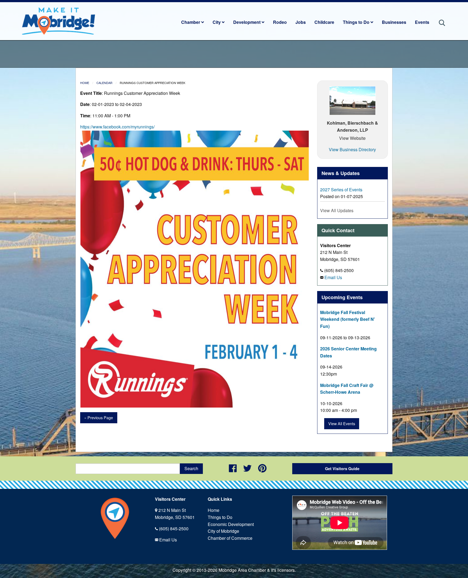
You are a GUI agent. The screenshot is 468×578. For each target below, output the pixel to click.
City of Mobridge (223, 531)
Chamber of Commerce (230, 538)
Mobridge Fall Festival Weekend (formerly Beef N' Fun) (347, 319)
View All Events (341, 423)
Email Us (333, 277)
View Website (352, 138)
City (217, 22)
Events (422, 22)
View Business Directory (352, 149)
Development (247, 22)
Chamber (191, 22)
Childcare (324, 22)
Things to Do (356, 22)
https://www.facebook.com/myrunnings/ (117, 127)
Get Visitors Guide (342, 468)
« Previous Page (98, 417)
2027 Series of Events (341, 189)
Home (84, 82)
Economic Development (231, 524)
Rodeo (280, 22)
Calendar (104, 82)
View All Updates (336, 210)
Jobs (300, 22)
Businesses (394, 22)
